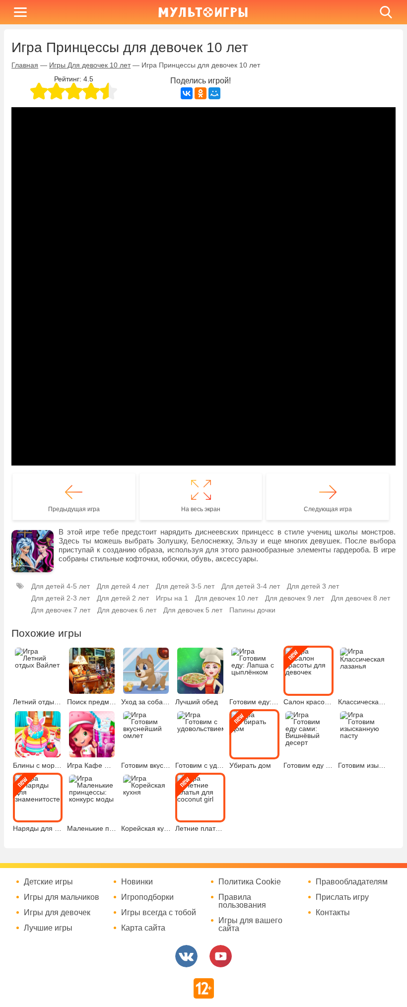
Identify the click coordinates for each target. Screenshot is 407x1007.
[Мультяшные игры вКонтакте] (186, 956)
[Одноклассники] (200, 93)
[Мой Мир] (214, 93)
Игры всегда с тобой (158, 913)
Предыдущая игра (74, 509)
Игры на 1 (172, 598)
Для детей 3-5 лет (185, 586)
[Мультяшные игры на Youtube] (220, 956)
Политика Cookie (249, 882)
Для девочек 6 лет (126, 609)
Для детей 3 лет (313, 586)
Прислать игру (342, 897)
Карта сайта (143, 928)
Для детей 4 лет (123, 586)
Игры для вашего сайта (250, 925)
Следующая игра (328, 509)
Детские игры (48, 882)
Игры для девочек (57, 913)
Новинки (137, 882)
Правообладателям (352, 882)
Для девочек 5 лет (192, 609)
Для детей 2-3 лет (60, 598)
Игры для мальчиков (61, 897)
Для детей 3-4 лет (250, 586)
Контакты (333, 913)
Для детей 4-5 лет (60, 586)
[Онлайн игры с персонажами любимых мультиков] (203, 12)
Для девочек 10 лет (226, 598)
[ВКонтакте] (187, 93)
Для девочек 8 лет (360, 598)
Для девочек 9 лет (294, 598)
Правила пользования (242, 901)
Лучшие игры (48, 928)
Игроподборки (147, 897)
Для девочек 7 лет (60, 609)
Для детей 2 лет (123, 598)
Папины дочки (252, 609)
